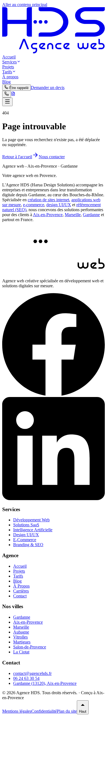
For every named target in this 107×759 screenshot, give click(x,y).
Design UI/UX (26, 534)
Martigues (21, 642)
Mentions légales (16, 711)
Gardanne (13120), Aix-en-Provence (45, 683)
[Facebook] (53, 394)
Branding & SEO (28, 544)
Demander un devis (47, 87)
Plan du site (67, 711)
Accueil (9, 57)
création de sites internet (48, 199)
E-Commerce (24, 539)
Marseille (73, 214)
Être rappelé (18, 88)
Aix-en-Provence (48, 214)
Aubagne (21, 632)
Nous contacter (52, 156)
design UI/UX (58, 204)
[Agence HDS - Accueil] (53, 52)
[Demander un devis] (13, 94)
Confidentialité (44, 711)
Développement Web (31, 519)
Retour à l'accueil (17, 156)
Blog (6, 81)
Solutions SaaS (26, 524)
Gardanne (91, 214)
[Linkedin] (53, 498)
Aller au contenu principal (24, 4)
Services (9, 62)
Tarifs (7, 71)
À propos (10, 76)
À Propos (21, 586)
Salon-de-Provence (29, 647)
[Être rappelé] (6, 94)
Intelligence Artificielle (32, 529)
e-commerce (33, 204)
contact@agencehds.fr (32, 673)
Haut (82, 711)
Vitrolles (20, 637)
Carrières (21, 591)
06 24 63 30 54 (26, 678)
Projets (8, 67)
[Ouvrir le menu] (7, 102)
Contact (20, 596)
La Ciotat (21, 652)
